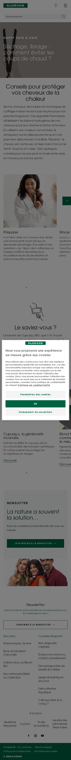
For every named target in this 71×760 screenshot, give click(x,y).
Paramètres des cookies (35, 394)
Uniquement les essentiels (35, 412)
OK (35, 403)
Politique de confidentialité (34, 385)
